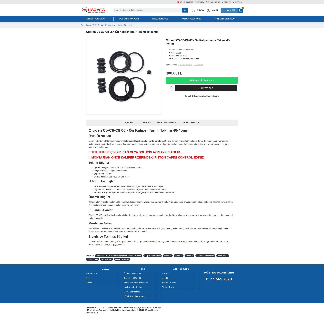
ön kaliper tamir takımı (205, 256)
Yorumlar (145, 122)
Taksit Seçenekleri (166, 122)
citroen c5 (168, 256)
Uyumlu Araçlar (191, 122)
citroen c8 (189, 256)
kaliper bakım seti (122, 259)
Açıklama (129, 122)
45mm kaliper (92, 259)
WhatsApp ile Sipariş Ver (202, 80)
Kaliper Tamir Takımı (152, 256)
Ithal (178, 52)
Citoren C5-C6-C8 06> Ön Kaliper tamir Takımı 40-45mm (118, 256)
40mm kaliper (222, 256)
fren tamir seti (106, 259)
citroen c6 (179, 256)
